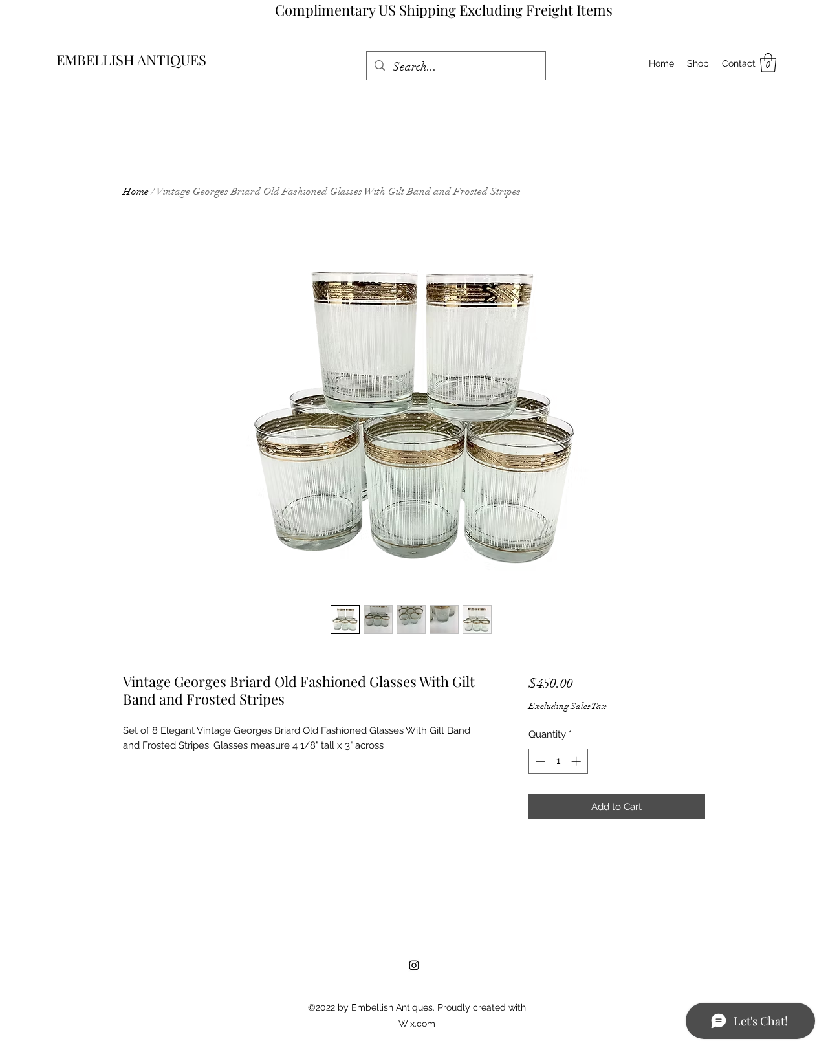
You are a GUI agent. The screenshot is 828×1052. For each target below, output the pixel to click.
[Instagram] (414, 965)
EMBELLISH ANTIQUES (131, 59)
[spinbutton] (558, 761)
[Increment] (577, 761)
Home (136, 191)
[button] (768, 62)
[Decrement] (539, 761)
